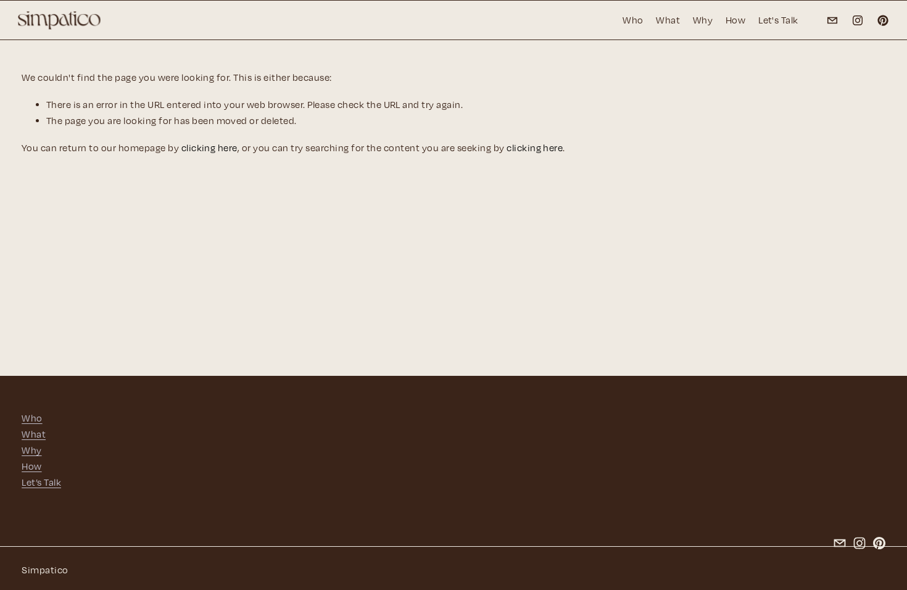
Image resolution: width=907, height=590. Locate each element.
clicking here (209, 147)
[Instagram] (857, 20)
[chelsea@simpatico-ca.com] (832, 20)
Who (633, 19)
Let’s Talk (41, 482)
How (735, 19)
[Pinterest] (883, 20)
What (668, 19)
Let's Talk (778, 19)
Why (703, 19)
